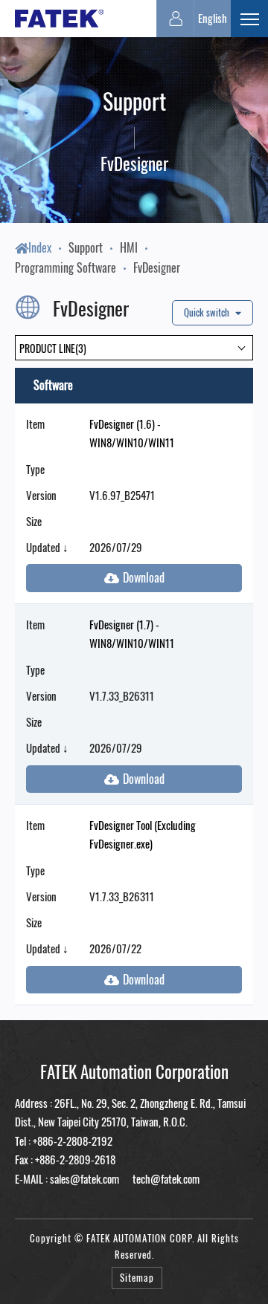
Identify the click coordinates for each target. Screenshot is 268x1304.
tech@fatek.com (165, 1178)
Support (85, 247)
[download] (134, 577)
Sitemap (137, 1278)
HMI (129, 247)
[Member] (175, 18)
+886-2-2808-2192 (72, 1140)
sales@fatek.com (84, 1178)
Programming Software (65, 267)
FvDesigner (156, 267)
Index (39, 247)
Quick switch (208, 312)
